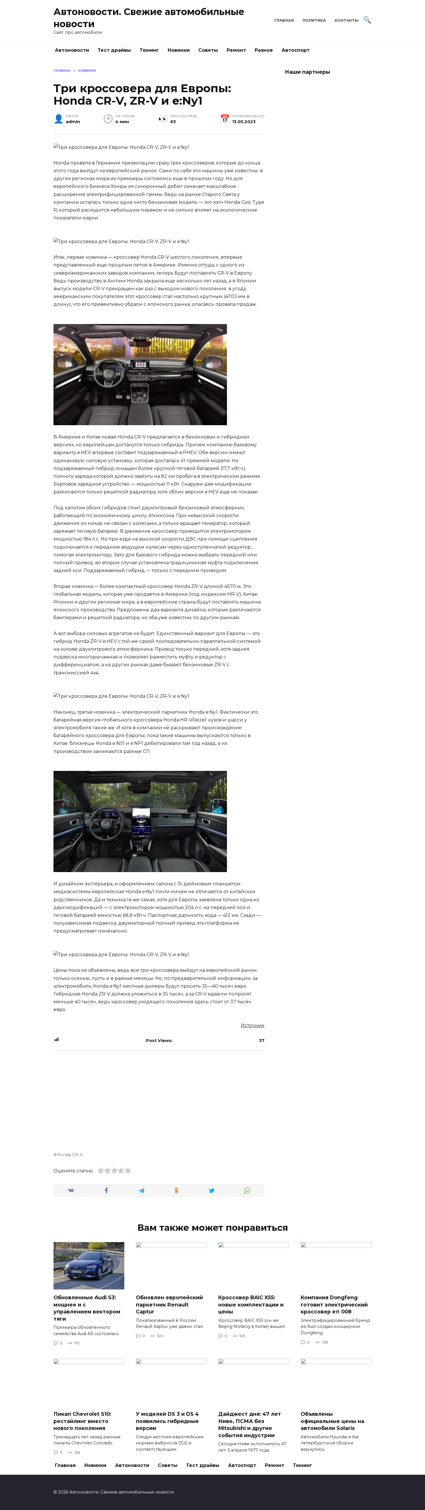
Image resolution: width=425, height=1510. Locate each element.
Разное (264, 50)
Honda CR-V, (70, 1154)
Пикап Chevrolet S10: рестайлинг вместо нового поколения (82, 1421)
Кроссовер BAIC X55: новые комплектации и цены (251, 1304)
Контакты (347, 20)
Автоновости (72, 50)
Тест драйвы (114, 50)
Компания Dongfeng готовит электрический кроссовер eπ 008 (334, 1304)
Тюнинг (149, 50)
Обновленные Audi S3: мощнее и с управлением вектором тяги (86, 1308)
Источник (253, 1025)
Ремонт (236, 50)
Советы (208, 50)
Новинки (179, 50)
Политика (314, 20)
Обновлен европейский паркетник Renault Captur (169, 1304)
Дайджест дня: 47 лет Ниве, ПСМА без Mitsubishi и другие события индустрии (249, 1424)
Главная (284, 20)
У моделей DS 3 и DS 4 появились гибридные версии (167, 1421)
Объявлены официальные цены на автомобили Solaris (332, 1421)
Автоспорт (296, 50)
